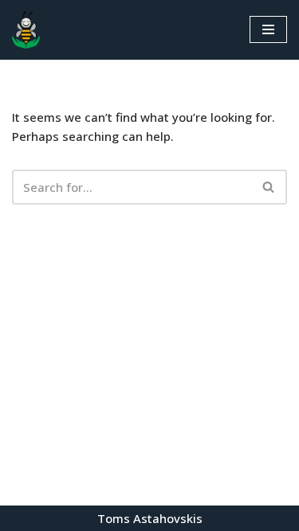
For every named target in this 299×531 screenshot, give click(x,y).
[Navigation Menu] (268, 29)
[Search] (269, 187)
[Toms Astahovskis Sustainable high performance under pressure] (26, 30)
